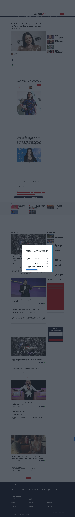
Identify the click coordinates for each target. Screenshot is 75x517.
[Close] (51, 246)
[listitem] (37, 256)
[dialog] (37, 258)
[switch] (47, 258)
